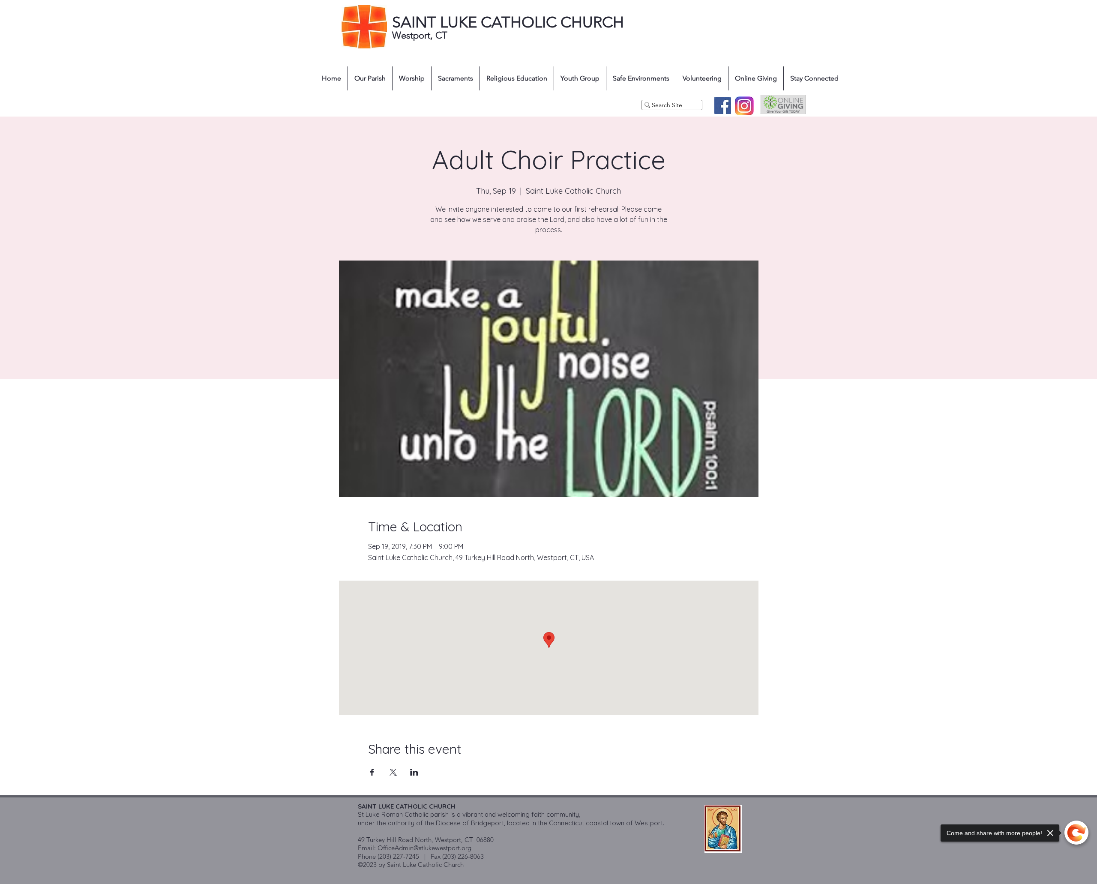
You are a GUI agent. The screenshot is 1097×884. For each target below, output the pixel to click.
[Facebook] (722, 105)
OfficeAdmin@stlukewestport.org (424, 848)
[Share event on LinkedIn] (414, 772)
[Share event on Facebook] (372, 772)
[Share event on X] (393, 772)
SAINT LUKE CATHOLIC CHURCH (508, 22)
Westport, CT (421, 35)
